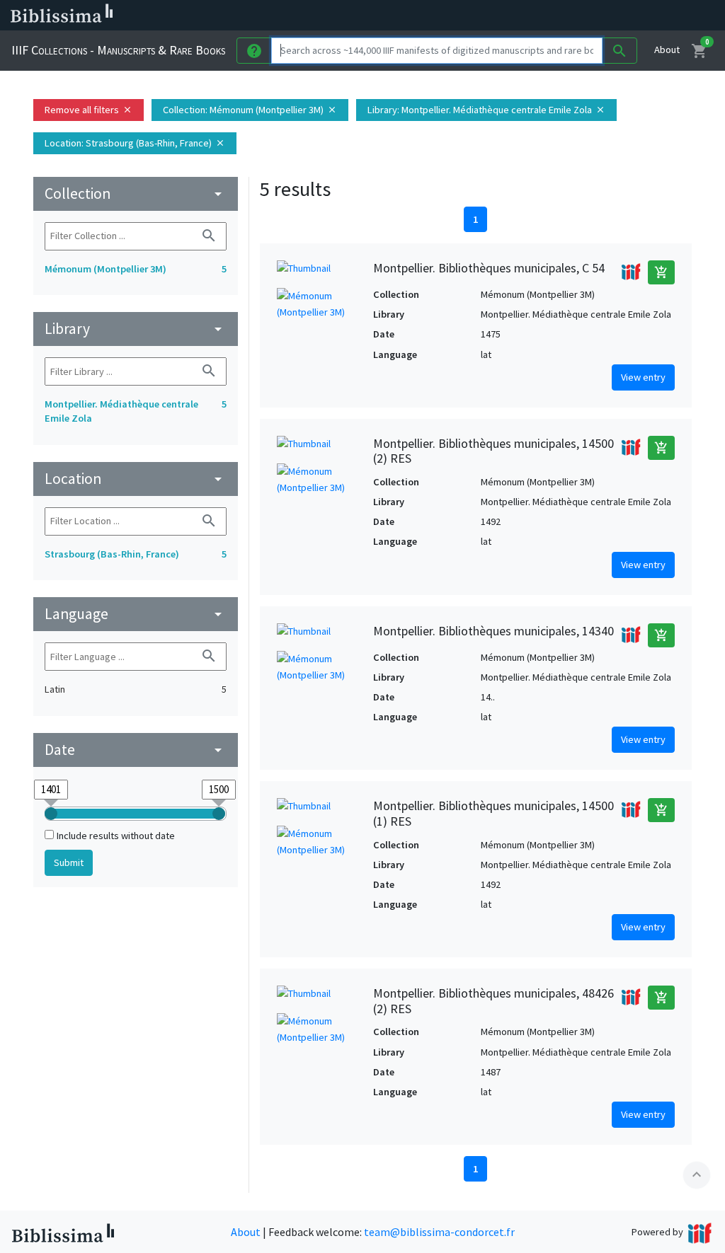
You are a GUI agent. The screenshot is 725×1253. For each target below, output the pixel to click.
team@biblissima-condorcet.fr (439, 1232)
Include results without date (116, 835)
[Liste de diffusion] (529, 15)
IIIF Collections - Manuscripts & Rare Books (118, 50)
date (136, 749)
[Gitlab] (665, 15)
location (136, 478)
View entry (643, 377)
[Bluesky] (575, 15)
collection (136, 193)
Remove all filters (88, 109)
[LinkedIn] (552, 15)
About (667, 49)
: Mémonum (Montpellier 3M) (250, 109)
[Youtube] (620, 15)
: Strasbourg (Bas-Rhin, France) (135, 143)
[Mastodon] (597, 15)
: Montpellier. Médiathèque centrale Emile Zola (486, 109)
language (136, 613)
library (136, 328)
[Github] (643, 15)
